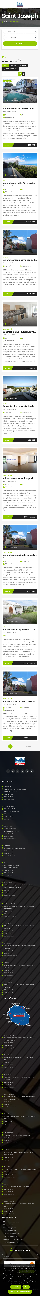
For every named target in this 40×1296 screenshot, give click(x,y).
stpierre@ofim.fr (9, 1124)
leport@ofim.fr (9, 1160)
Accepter (16, 1287)
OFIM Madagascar (9, 1228)
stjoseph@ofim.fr (9, 839)
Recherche (20, 44)
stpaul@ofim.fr (9, 799)
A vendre (23, 65)
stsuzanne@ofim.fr (10, 1048)
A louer (13, 65)
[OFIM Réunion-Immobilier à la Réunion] (20, 4)
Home (5, 22)
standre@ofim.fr (9, 1087)
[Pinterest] (22, 771)
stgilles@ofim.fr (9, 1214)
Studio (5, 257)
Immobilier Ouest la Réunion (13, 1240)
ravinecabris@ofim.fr (11, 916)
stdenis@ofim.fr (9, 1194)
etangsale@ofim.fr (10, 956)
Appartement (8, 475)
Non (26, 1287)
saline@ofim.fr (9, 819)
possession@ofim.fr (10, 995)
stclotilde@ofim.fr (10, 1107)
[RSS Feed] (27, 771)
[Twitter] (13, 771)
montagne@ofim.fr (10, 1143)
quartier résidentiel (10, 69)
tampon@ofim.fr (9, 875)
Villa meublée (7, 329)
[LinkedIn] (17, 771)
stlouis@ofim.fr (9, 936)
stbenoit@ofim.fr (9, 1067)
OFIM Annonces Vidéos (11, 1234)
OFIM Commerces (9, 1231)
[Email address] (32, 771)
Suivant (28, 746)
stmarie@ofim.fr (9, 895)
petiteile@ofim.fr (9, 856)
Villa (5, 106)
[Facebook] (8, 771)
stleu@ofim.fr (8, 975)
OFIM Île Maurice (9, 1225)
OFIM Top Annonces (10, 1237)
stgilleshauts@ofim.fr (11, 1177)
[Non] (37, 1280)
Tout (5, 65)
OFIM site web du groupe (12, 1222)
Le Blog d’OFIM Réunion (11, 1243)
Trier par (6, 74)
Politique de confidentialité (20, 1292)
